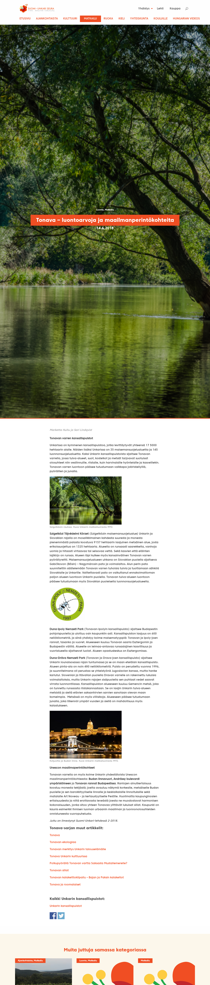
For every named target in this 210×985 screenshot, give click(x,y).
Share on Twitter (61, 915)
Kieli (122, 18)
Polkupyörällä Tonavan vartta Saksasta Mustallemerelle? (88, 863)
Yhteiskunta (139, 18)
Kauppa (175, 8)
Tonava (55, 835)
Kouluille (161, 18)
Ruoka (108, 18)
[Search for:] (188, 9)
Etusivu (25, 18)
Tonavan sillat (59, 870)
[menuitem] (145, 8)
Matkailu (90, 18)
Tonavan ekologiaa (63, 842)
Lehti (160, 8)
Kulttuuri (70, 18)
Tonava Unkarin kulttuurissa (68, 856)
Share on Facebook (53, 915)
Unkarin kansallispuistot (66, 906)
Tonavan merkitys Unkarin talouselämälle (78, 849)
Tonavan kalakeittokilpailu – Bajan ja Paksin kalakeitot (87, 877)
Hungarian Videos (186, 18)
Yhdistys (143, 8)
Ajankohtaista (47, 18)
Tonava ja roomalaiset (65, 884)
